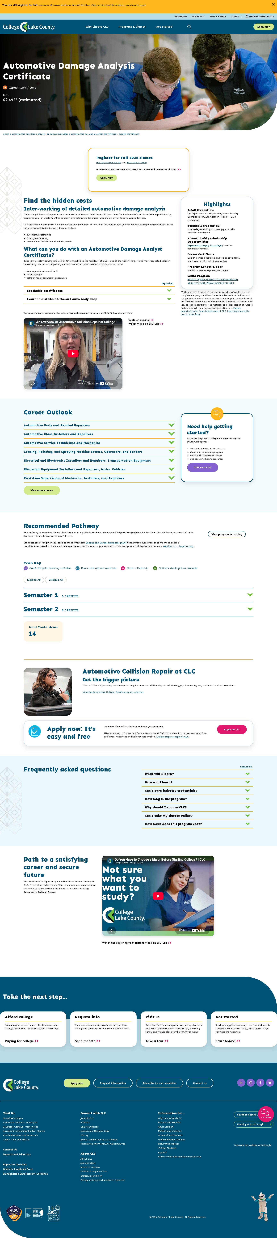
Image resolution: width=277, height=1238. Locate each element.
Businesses (181, 16)
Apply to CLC (232, 729)
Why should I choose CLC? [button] (166, 807)
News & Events (218, 16)
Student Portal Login (261, 16)
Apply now (76, 1083)
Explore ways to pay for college (205, 245)
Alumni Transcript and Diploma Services (179, 1156)
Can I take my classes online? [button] (169, 815)
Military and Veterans (169, 1130)
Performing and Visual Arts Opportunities (102, 1143)
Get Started (164, 26)
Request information (113, 1083)
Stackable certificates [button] (45, 291)
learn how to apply (137, 162)
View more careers (41, 490)
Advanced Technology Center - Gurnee (24, 1130)
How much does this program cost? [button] (173, 824)
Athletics (85, 1122)
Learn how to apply (135, 5)
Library (84, 1135)
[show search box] (189, 26)
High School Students (169, 1118)
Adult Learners (166, 1126)
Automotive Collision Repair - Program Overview (40, 134)
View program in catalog (226, 534)
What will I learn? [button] (159, 774)
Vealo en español (139, 319)
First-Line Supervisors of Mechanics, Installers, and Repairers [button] (74, 478)
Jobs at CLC (86, 1118)
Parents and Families (169, 1122)
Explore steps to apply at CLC (172, 736)
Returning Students (168, 1143)
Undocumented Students (171, 1139)
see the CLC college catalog (178, 546)
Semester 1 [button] (51, 595)
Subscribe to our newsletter (159, 1083)
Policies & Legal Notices (93, 1171)
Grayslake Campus (13, 1118)
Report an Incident (15, 1164)
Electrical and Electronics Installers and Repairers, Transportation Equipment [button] (87, 460)
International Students (170, 1135)
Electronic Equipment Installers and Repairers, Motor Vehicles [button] (74, 469)
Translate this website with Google (252, 1145)
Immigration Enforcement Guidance (25, 1173)
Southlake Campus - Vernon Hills (20, 1126)
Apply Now (263, 26)
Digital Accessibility (91, 1175)
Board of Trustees (90, 1167)
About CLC (86, 1158)
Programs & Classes (132, 26)
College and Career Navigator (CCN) (106, 542)
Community (198, 16)
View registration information (107, 5)
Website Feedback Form (18, 1169)
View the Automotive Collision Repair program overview (113, 692)
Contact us (200, 1083)
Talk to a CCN (202, 467)
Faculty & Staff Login (250, 1124)
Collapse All (56, 579)
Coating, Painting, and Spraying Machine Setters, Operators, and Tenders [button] (83, 452)
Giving (235, 16)
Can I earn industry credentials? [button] (171, 790)
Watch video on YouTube (143, 323)
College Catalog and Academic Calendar (102, 1180)
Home (6, 134)
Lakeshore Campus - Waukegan (20, 1122)
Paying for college (19, 1041)
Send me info (85, 1041)
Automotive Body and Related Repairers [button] (57, 425)
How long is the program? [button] (166, 799)
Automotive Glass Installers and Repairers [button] (58, 434)
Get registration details (108, 162)
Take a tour (154, 1041)
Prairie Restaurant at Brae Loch (20, 1135)
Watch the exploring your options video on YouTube (134, 942)
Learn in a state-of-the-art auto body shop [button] (62, 299)
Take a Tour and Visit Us (16, 1139)
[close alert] (273, 4)
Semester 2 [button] (51, 609)
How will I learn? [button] (159, 782)
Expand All (34, 579)
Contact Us (10, 1149)
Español (162, 1152)
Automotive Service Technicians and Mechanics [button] (62, 443)
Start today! (225, 1041)
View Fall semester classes (160, 169)
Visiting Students (167, 1148)
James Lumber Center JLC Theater (99, 1139)
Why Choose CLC (97, 26)
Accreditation (87, 1163)
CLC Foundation (89, 1126)
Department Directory (17, 1154)
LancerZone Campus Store (94, 1130)
